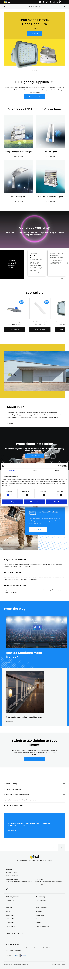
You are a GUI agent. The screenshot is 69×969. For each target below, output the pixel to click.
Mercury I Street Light (14, 322)
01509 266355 (14, 872)
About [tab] (57, 470)
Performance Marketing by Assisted (58, 964)
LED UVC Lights (10, 900)
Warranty (38, 922)
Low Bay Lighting (10, 926)
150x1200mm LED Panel (40, 322)
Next (64, 6)
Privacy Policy (39, 911)
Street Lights (9, 907)
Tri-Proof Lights (10, 922)
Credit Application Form (42, 926)
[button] (26, 263)
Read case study (12, 830)
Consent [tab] (11, 470)
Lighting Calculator (34, 759)
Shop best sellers (34, 96)
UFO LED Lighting (10, 915)
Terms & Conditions (41, 907)
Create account (38, 529)
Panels (7, 930)
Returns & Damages (41, 919)
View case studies (34, 455)
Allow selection (34, 502)
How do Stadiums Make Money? (24, 655)
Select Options (15, 329)
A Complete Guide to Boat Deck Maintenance (25, 717)
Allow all (56, 502)
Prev (4, 6)
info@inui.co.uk (14, 875)
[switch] (26, 495)
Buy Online (34, 29)
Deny (12, 502)
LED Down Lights (10, 919)
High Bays (8, 911)
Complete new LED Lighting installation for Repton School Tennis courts (29, 824)
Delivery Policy (40, 915)
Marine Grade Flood (11, 904)
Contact (38, 904)
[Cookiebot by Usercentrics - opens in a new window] (59, 466)
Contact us (10, 423)
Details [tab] (34, 470)
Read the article (10, 662)
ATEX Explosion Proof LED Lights (14, 934)
